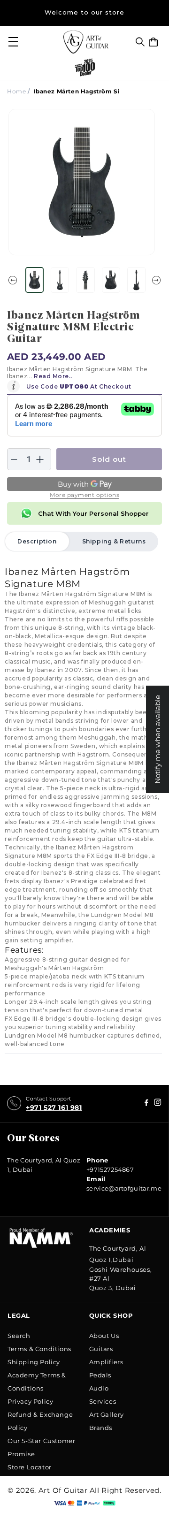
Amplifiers (106, 1362)
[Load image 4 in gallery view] (111, 280)
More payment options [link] (84, 494)
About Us (104, 1335)
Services (102, 1401)
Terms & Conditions (39, 1349)
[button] (140, 41)
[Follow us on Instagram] (146, 1103)
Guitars (101, 1349)
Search (19, 1335)
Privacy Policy (30, 1401)
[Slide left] (12, 280)
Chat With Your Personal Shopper (93, 513)
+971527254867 (110, 1169)
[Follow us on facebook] (157, 1103)
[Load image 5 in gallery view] (136, 280)
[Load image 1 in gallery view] (34, 280)
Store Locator (30, 1467)
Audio (99, 1388)
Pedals (100, 1375)
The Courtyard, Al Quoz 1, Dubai (43, 1164)
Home (16, 91)
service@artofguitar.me (123, 1188)
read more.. (53, 376)
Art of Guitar (63, 1490)
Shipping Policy (34, 1362)
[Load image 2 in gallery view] (60, 280)
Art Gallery (106, 1414)
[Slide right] (156, 280)
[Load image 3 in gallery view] (85, 280)
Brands (101, 1427)
